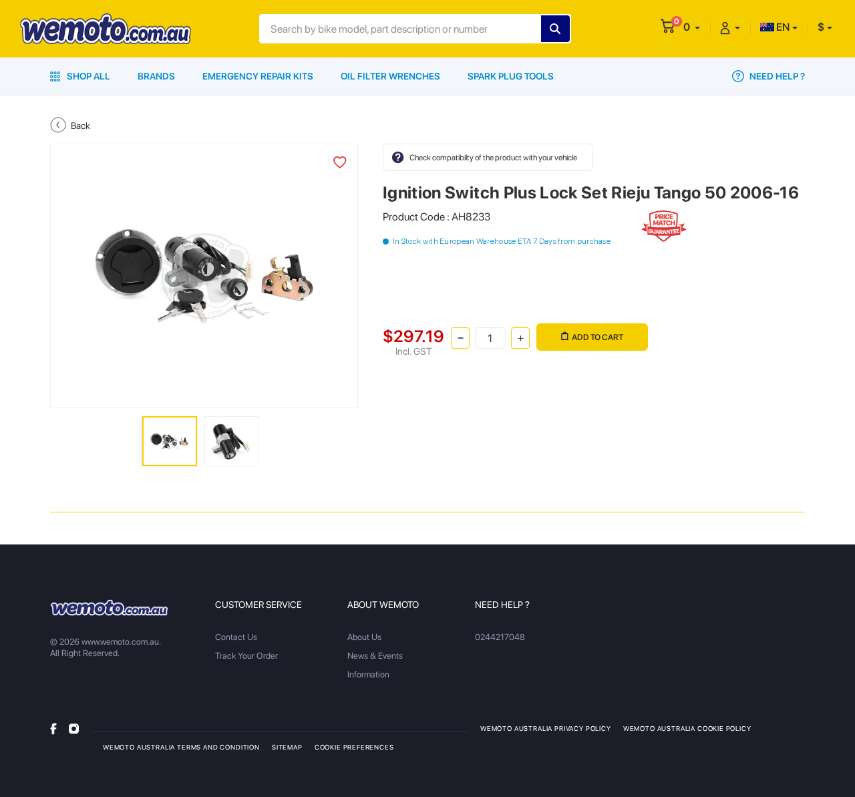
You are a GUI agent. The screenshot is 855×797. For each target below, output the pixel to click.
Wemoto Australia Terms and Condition (181, 747)
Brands (156, 76)
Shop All (87, 76)
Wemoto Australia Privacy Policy (545, 728)
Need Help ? (776, 76)
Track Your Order (246, 656)
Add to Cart (597, 337)
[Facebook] (53, 728)
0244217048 (500, 637)
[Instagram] (74, 728)
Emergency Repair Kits (257, 76)
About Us (364, 637)
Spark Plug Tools (511, 76)
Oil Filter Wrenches (390, 76)
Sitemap (287, 747)
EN (782, 27)
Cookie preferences (354, 747)
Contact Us (236, 637)
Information (368, 674)
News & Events (375, 656)
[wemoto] (109, 607)
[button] (691, 27)
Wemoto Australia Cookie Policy (687, 728)
